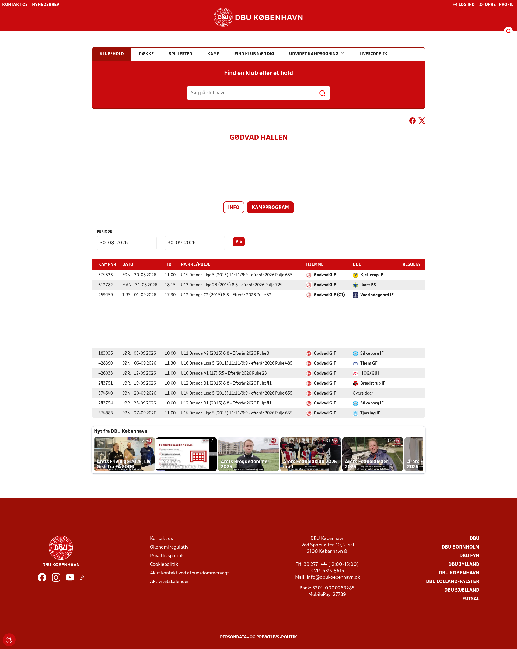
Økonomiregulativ (169, 547)
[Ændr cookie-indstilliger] (9, 639)
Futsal (470, 599)
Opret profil (499, 5)
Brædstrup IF (372, 383)
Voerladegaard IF (377, 295)
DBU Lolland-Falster (452, 582)
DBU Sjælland (461, 590)
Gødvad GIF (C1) (329, 295)
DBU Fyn (469, 556)
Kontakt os (15, 5)
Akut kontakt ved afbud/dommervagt (189, 573)
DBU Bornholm (460, 547)
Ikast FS (368, 285)
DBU (474, 538)
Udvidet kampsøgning (313, 54)
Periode (104, 231)
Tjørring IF (370, 413)
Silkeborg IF (372, 353)
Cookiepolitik (164, 564)
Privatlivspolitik (167, 556)
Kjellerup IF (371, 275)
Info (233, 207)
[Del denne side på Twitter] (421, 121)
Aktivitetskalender (169, 582)
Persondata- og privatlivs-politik (258, 637)
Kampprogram (270, 207)
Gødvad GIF (325, 275)
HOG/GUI (369, 373)
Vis (239, 242)
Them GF (369, 363)
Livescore (370, 54)
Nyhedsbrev (45, 5)
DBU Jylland (463, 564)
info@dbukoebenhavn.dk (333, 577)
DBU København (459, 573)
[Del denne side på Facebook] (412, 121)
